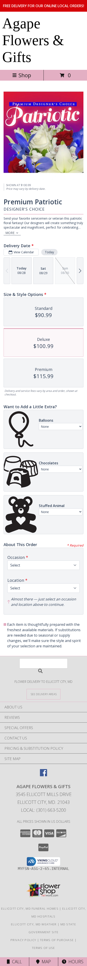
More (9, 233)
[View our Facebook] (43, 774)
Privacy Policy (23, 940)
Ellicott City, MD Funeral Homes (29, 908)
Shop (25, 75)
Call (16, 962)
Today (49, 252)
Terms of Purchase (57, 940)
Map (45, 962)
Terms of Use (43, 948)
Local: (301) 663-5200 (43, 810)
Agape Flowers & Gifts (33, 40)
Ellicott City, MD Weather (34, 924)
